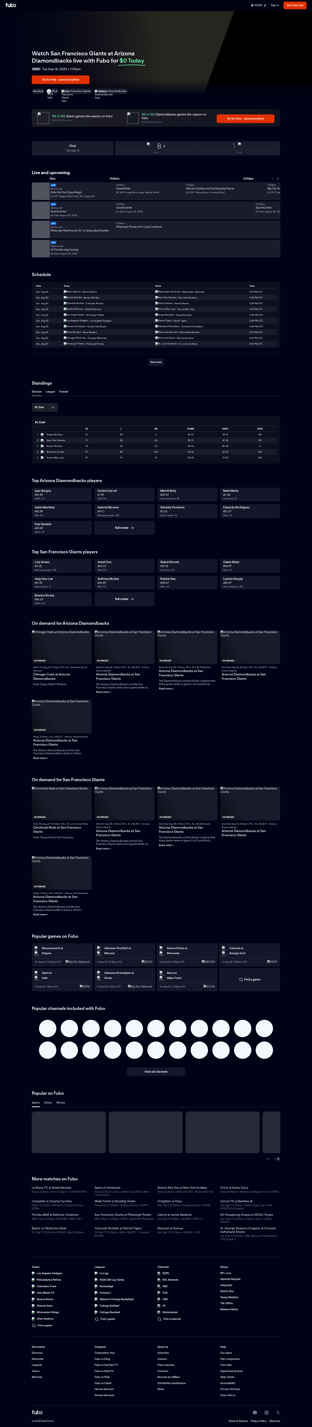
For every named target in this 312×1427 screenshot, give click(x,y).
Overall (63, 391)
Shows (48, 1102)
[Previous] (273, 179)
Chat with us (227, 1395)
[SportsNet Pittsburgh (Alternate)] (40, 229)
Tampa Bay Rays (55, 434)
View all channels (156, 1071)
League (50, 391)
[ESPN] (40, 210)
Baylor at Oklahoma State (49, 1228)
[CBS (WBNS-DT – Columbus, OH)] (40, 249)
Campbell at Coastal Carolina (52, 1201)
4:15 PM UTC (256, 291)
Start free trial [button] (295, 5)
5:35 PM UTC (256, 297)
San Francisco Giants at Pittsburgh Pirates (123, 1214)
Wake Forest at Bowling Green (115, 1201)
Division (37, 391)
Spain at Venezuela (107, 1187)
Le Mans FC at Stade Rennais (51, 1187)
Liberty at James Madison (174, 1214)
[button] (269, 1159)
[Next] (278, 179)
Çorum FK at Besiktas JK (236, 1201)
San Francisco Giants (78, 91)
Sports (36, 1102)
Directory (274, 1421)
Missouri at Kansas (170, 1228)
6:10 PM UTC (256, 332)
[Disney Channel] (40, 191)
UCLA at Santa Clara (234, 1187)
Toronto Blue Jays (55, 457)
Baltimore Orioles (55, 451)
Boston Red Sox (54, 446)
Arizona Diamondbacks (112, 91)
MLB (54, 91)
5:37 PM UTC (256, 309)
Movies (61, 1102)
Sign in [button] (275, 5)
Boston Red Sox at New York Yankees (182, 1187)
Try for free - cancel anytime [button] (60, 79)
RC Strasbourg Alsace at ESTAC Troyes (246, 1214)
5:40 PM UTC (256, 315)
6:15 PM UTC (256, 343)
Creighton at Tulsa (169, 1201)
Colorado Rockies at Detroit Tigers (118, 1228)
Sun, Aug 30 (42, 291)
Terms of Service (238, 1421)
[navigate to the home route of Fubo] (10, 5)
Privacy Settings (230, 1389)
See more (156, 362)
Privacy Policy (258, 1421)
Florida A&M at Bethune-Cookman (55, 1214)
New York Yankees (56, 440)
